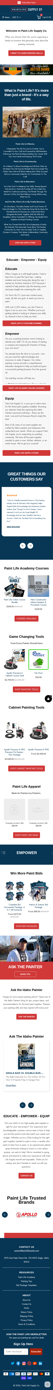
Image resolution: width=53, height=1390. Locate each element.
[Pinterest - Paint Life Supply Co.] (29, 1363)
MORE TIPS (25, 974)
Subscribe (36, 1352)
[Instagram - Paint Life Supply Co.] (24, 1363)
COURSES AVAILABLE (26, 618)
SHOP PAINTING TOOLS (26, 689)
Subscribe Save (29, 2)
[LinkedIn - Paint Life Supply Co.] (40, 1363)
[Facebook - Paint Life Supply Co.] (18, 1363)
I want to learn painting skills (27, 53)
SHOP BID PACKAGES (26, 926)
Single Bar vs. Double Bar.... (24, 1073)
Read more (11, 1085)
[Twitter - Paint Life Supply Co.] (12, 1363)
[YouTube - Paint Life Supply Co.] (34, 1363)
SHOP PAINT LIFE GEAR (26, 835)
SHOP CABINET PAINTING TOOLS (26, 768)
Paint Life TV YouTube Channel (26, 323)
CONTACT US (26, 1176)
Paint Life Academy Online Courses (26, 388)
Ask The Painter (27, 1017)
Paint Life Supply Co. (31, 1385)
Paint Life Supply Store (25, 243)
